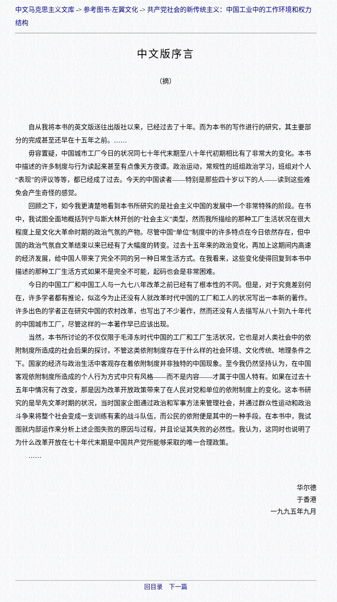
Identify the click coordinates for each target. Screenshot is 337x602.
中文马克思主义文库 (44, 9)
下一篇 (178, 587)
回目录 (153, 587)
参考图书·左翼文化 (110, 9)
